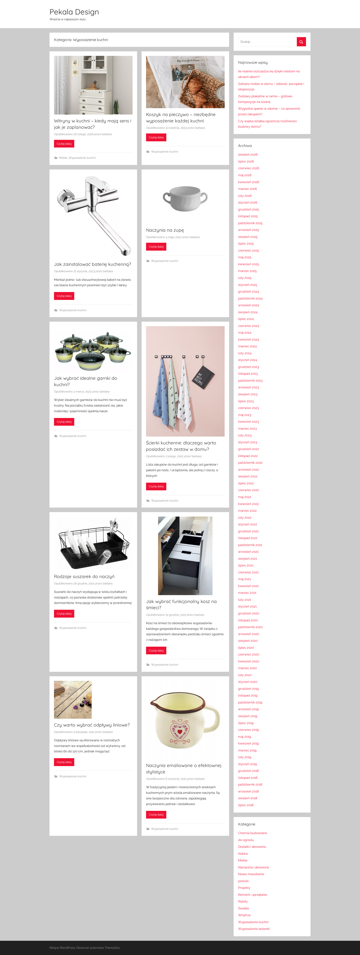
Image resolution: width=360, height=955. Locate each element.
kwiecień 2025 (248, 264)
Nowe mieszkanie (251, 874)
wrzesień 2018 (248, 791)
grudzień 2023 (248, 367)
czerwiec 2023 (248, 408)
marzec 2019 (247, 750)
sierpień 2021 (247, 558)
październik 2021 (250, 545)
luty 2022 (244, 517)
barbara (107, 134)
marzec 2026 (247, 189)
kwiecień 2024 (248, 339)
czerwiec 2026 (248, 168)
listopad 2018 (247, 778)
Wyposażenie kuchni (82, 158)
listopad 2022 (248, 456)
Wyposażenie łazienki (254, 929)
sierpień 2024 (247, 312)
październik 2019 (250, 702)
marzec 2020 (247, 668)
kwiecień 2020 (248, 661)
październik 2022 (250, 462)
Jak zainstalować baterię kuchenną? (92, 264)
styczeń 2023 (247, 442)
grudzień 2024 (248, 291)
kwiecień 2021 (248, 586)
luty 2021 (244, 599)
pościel (243, 881)
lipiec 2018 (246, 805)
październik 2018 (250, 784)
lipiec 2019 (246, 723)
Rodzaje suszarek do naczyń (84, 576)
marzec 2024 (247, 346)
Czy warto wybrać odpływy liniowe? (92, 725)
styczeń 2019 (247, 764)
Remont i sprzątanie (252, 895)
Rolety (243, 901)
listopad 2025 (248, 216)
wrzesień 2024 (248, 305)
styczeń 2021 (247, 606)
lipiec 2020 (246, 647)
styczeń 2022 (247, 524)
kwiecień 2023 (248, 421)
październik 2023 (250, 380)
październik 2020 (250, 627)
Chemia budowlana (252, 833)
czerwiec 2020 (248, 654)
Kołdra (243, 853)
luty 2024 (244, 353)
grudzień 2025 (248, 209)
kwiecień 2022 (248, 504)
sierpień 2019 (247, 716)
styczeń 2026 (247, 202)
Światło (243, 908)
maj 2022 (244, 497)
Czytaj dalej (64, 143)
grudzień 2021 (248, 531)
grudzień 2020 (248, 613)
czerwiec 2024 (248, 326)
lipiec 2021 (245, 565)
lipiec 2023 (246, 401)
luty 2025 (244, 278)
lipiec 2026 (246, 161)
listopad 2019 (247, 695)
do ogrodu (246, 840)
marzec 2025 (247, 271)
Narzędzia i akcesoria (253, 867)
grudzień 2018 (248, 771)
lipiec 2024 (246, 319)
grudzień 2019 (248, 689)
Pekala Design (74, 11)
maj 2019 (244, 737)
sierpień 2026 (248, 154)
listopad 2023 (248, 373)
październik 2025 (250, 223)
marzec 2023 (247, 428)
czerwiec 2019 (248, 730)
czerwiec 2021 (248, 572)
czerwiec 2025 (248, 250)
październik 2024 (250, 298)
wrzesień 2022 (248, 469)
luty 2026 (245, 196)
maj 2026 (244, 175)
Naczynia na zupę (165, 230)
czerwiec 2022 (248, 490)
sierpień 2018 (247, 798)
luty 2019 (244, 757)
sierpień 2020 (248, 641)
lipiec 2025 (246, 243)
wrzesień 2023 (248, 387)
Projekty (244, 888)
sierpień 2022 (247, 476)
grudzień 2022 (248, 449)
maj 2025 (244, 257)
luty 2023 (244, 435)
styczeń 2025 (247, 285)
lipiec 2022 (246, 483)
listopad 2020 (248, 620)
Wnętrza (244, 915)
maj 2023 (244, 415)
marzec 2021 (247, 593)
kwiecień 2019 (248, 743)
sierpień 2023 (247, 394)
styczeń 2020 (247, 682)
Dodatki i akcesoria (252, 847)
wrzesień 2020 (248, 634)
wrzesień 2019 (248, 709)
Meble (63, 158)
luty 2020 (245, 675)
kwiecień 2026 (248, 182)
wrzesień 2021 (248, 552)
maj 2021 (244, 579)
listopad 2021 (247, 538)
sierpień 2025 (247, 237)
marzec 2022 (247, 510)
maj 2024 (244, 332)
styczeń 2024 (247, 360)
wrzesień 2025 (248, 230)
